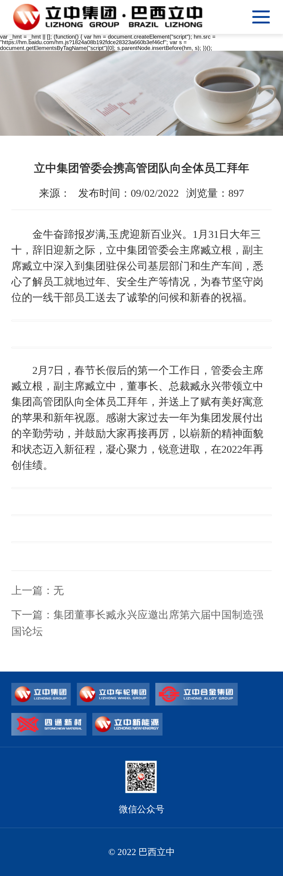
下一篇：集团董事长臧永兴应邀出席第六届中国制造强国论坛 (137, 623)
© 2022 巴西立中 (141, 852)
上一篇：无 (37, 590)
